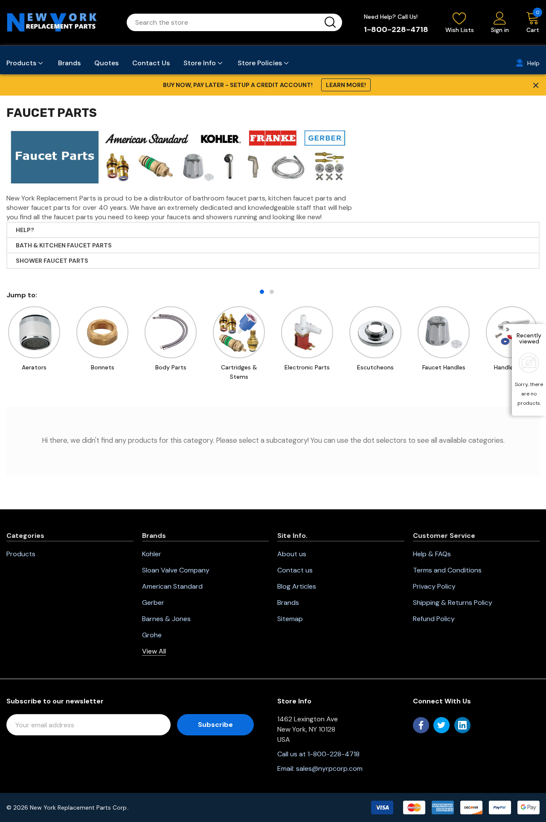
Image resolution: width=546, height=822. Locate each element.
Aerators (34, 367)
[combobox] (224, 22)
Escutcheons (375, 367)
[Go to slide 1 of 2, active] (262, 292)
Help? (25, 230)
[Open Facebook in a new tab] (421, 725)
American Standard (172, 586)
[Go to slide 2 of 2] (272, 292)
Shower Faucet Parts (52, 260)
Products (20, 553)
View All (154, 651)
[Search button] (330, 22)
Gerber (153, 602)
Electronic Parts (307, 367)
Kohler (151, 553)
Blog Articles (296, 586)
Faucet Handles (443, 367)
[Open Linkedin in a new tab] (462, 725)
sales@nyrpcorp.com (329, 768)
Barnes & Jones (166, 618)
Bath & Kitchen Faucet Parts (64, 245)
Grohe (152, 634)
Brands (288, 602)
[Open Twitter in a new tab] (441, 725)
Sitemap (290, 618)
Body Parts (170, 367)
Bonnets (102, 367)
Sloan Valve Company (175, 570)
